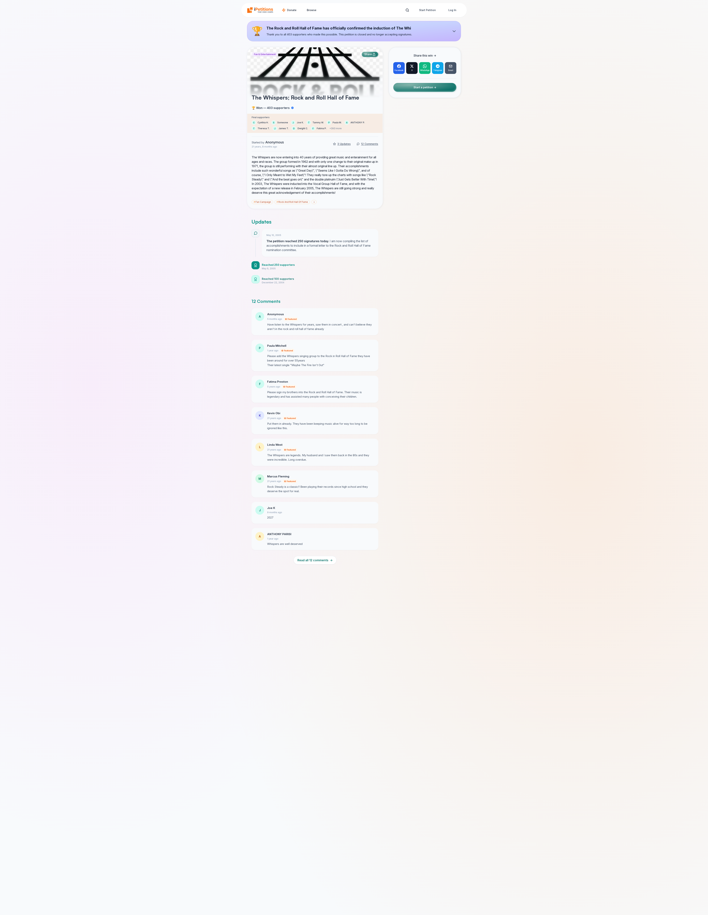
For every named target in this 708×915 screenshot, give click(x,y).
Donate (291, 10)
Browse (311, 10)
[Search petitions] (407, 10)
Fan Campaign (262, 202)
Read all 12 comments (315, 560)
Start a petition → (425, 87)
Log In (452, 10)
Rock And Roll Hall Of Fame (292, 202)
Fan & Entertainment (265, 54)
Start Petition (427, 10)
